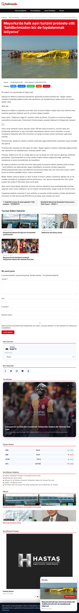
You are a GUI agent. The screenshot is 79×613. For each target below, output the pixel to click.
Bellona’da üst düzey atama (13, 478)
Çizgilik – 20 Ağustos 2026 (12, 482)
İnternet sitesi (7, 315)
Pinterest (46, 86)
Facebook (21, 86)
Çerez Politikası (49, 10)
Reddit (39, 86)
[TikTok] (28, 371)
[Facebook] (5, 371)
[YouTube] (22, 371)
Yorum (5, 279)
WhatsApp (31, 86)
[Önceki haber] (68, 385)
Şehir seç (8, 353)
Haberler (4, 17)
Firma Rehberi (35, 10)
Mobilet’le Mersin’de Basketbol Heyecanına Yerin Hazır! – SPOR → (57, 203)
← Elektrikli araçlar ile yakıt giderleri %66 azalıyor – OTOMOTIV (18, 203)
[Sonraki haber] (72, 385)
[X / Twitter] (11, 371)
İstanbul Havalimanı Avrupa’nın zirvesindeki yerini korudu (22, 475)
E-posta (5, 307)
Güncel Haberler (20, 10)
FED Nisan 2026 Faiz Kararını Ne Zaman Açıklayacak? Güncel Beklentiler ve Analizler (31, 485)
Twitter (13, 86)
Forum (61, 10)
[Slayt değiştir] (35, 596)
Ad (3, 298)
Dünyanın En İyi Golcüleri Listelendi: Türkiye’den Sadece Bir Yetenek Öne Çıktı (29, 480)
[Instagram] (16, 371)
